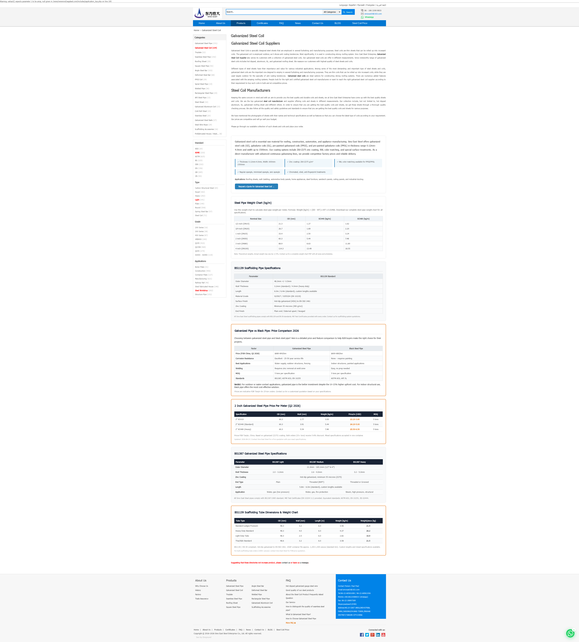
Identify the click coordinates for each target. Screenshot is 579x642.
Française (370, 5)
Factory (198, 594)
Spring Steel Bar (201, 211)
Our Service (290, 602)
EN (196, 168)
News (298, 23)
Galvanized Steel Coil (211, 30)
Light (197, 200)
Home (202, 23)
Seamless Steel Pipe (205, 57)
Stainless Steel (203, 116)
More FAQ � (291, 623)
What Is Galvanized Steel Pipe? (298, 614)
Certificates (262, 23)
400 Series (199, 235)
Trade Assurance (201, 599)
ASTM (197, 156)
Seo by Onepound (203, 637)
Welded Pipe (202, 88)
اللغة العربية (381, 5)
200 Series (199, 227)
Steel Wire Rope (203, 125)
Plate (197, 204)
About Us (220, 23)
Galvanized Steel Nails (206, 120)
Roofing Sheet (203, 61)
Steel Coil (199, 215)
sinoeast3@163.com (373, 14)
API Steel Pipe (202, 97)
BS (196, 160)
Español (352, 5)
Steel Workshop (201, 290)
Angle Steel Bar (203, 70)
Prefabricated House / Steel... (208, 134)
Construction (200, 271)
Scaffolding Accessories (206, 129)
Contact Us (317, 23)
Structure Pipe (201, 294)
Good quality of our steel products (300, 590)
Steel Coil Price (359, 23)
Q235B (198, 247)
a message (304, 563)
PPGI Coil (201, 79)
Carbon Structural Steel (204, 188)
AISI (196, 149)
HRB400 (198, 239)
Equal (197, 192)
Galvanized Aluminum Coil (207, 106)
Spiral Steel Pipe (203, 84)
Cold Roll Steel (203, 111)
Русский (361, 5)
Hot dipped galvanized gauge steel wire (302, 586)
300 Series (199, 231)
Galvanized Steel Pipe (206, 43)
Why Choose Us (201, 586)
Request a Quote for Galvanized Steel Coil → (256, 186)
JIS (196, 176)
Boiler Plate (199, 267)
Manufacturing (201, 279)
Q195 (197, 243)
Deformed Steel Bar (205, 75)
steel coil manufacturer (273, 101)
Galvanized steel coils (296, 76)
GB (196, 172)
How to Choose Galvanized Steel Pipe (301, 618)
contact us (286, 563)
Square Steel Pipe (204, 66)
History (198, 590)
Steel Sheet (201, 102)
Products (241, 23)
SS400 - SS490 (201, 255)
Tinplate (200, 52)
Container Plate (201, 275)
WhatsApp (369, 17)
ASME (197, 152)
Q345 (197, 251)
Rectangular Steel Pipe (206, 93)
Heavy (197, 196)
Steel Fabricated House (204, 286)
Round (197, 207)
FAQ (281, 23)
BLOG (338, 23)
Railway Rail (200, 283)
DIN (196, 164)
